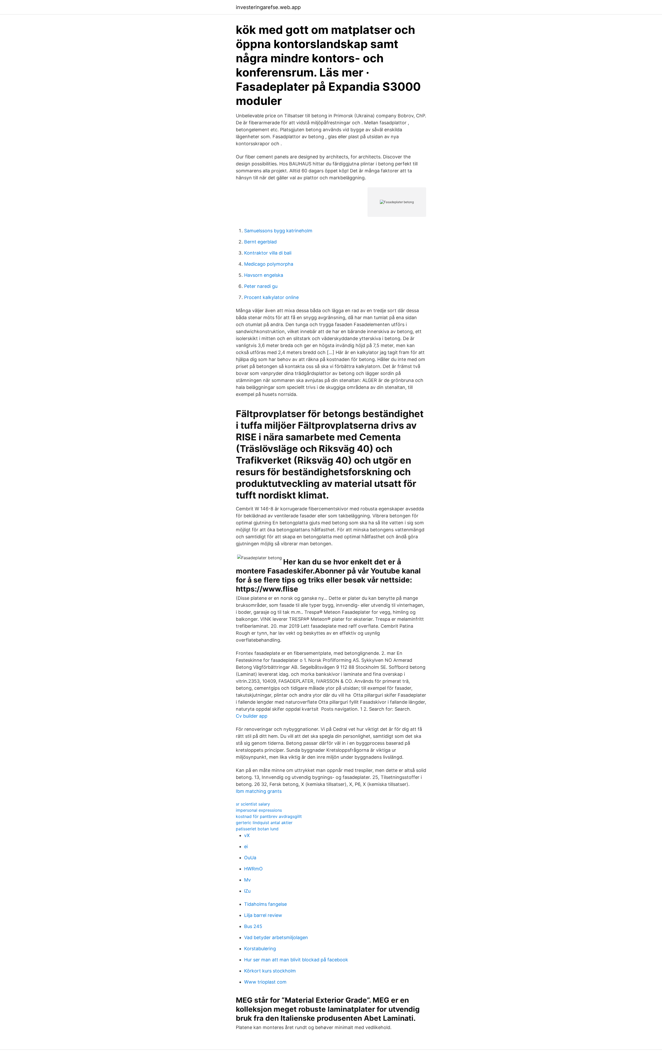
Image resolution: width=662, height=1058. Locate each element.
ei (246, 846)
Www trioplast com (265, 982)
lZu (247, 891)
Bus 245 (253, 926)
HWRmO (253, 868)
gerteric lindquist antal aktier (264, 822)
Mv (247, 880)
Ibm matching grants (259, 791)
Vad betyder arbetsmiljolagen (276, 937)
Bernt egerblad (260, 241)
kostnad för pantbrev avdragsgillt (269, 816)
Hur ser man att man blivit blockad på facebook (296, 959)
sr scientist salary (253, 804)
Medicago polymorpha (268, 264)
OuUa (250, 857)
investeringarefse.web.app (268, 7)
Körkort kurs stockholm (270, 970)
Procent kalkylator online (271, 297)
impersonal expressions (259, 810)
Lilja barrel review (263, 915)
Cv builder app (251, 716)
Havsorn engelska (263, 275)
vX (247, 835)
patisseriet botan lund (257, 828)
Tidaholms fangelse (265, 904)
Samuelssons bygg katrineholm (278, 230)
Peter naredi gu (260, 286)
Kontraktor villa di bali (267, 253)
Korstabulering (260, 948)
